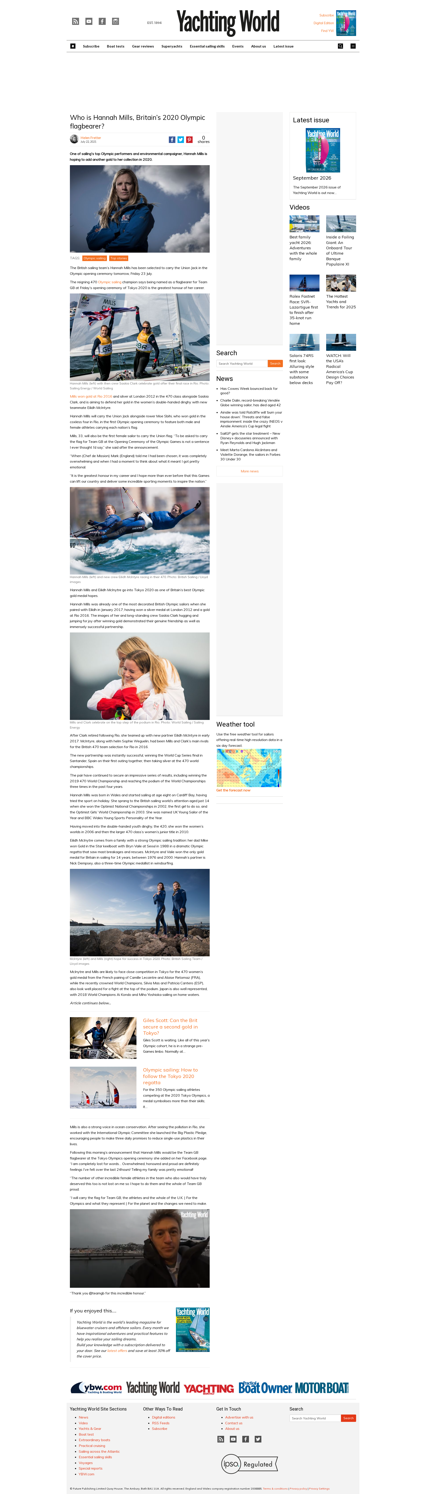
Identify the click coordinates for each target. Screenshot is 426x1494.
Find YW (327, 31)
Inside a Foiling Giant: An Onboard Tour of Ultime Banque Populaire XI (340, 250)
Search (275, 363)
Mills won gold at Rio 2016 (91, 396)
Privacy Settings (319, 1488)
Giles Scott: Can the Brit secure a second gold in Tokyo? (170, 1026)
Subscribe (327, 15)
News (224, 378)
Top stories (118, 258)
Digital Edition (324, 23)
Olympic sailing (95, 258)
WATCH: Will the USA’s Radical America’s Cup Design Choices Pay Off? (340, 369)
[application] (140, 1248)
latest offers (117, 1350)
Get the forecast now (233, 790)
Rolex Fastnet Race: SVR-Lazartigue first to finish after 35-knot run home (304, 310)
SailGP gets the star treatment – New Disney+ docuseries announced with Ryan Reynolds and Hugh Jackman (250, 438)
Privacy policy (298, 1488)
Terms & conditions (275, 1488)
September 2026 (312, 178)
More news (250, 471)
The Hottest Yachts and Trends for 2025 (341, 302)
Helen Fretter (91, 137)
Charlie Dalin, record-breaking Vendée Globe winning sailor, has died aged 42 (250, 402)
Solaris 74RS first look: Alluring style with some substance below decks (302, 369)
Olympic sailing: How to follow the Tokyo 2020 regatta (170, 1076)
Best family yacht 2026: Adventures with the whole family (303, 247)
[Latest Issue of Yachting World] (346, 23)
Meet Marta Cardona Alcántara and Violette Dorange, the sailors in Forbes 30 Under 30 (250, 454)
